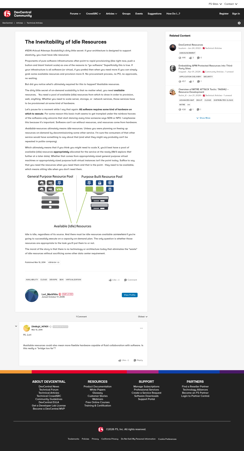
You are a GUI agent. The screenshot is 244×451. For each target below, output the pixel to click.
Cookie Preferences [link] (167, 439)
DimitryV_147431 (40, 326)
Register (224, 13)
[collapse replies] (16, 326)
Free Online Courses (98, 402)
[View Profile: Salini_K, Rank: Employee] (172, 92)
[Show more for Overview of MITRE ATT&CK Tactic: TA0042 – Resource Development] (189, 105)
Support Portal (146, 399)
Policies (85, 439)
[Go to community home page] (17, 14)
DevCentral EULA (49, 402)
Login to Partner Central (195, 396)
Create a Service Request (146, 393)
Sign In (236, 13)
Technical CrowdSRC (49, 396)
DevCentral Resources (191, 44)
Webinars (97, 399)
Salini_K (183, 95)
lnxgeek (182, 72)
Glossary (97, 393)
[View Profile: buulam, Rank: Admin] (172, 47)
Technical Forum (48, 389)
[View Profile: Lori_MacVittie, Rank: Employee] (31, 295)
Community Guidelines (48, 399)
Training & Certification (97, 405)
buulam (182, 48)
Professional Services (146, 389)
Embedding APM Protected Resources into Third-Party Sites (206, 67)
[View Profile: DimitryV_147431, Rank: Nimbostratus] (26, 328)
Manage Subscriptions (146, 386)
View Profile (129, 295)
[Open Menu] (239, 23)
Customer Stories (98, 396)
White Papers (97, 389)
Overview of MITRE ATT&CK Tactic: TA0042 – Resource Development (204, 90)
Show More (205, 118)
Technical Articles (35, 23)
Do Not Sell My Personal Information (138, 439)
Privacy (95, 439)
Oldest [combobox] (143, 316)
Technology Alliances (195, 389)
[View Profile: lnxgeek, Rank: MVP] (172, 68)
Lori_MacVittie (50, 294)
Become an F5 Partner (195, 393)
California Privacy (109, 439)
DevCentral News (49, 386)
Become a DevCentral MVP (49, 408)
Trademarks (73, 439)
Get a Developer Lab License (49, 405)
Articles (19, 23)
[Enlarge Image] (81, 201)
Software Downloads (146, 396)
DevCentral (7, 23)
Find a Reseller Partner (195, 386)
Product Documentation (98, 386)
